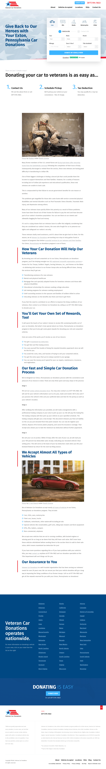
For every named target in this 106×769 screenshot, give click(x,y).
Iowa (40, 624)
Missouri (62, 636)
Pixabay (31, 158)
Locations (79, 7)
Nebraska (42, 640)
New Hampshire (85, 640)
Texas (61, 661)
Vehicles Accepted (65, 7)
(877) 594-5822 (94, 3)
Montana (83, 636)
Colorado (83, 608)
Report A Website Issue (94, 763)
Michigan (62, 632)
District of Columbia (87, 612)
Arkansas (42, 608)
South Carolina (64, 657)
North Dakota (64, 648)
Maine (61, 628)
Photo (24, 158)
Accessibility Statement (55, 763)
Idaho (41, 620)
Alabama (42, 604)
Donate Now (80, 3)
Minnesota (83, 632)
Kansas (61, 624)
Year (50, 36)
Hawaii (82, 616)
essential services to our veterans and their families (63, 240)
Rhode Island (43, 657)
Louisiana (42, 628)
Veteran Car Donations (39, 237)
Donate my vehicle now (74, 53)
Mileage (51, 43)
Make (67, 36)
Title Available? (87, 43)
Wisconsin (62, 669)
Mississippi (42, 636)
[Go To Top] (101, 707)
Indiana (82, 620)
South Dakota (84, 657)
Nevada (61, 640)
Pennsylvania (34, 243)
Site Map (84, 763)
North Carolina (44, 648)
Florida (41, 616)
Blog (90, 760)
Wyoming (83, 669)
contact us (35, 553)
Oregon (61, 653)
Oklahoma (42, 653)
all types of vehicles (60, 507)
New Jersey (42, 644)
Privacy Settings (76, 763)
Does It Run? (70, 43)
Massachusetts (44, 632)
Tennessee (42, 661)
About (53, 7)
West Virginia (43, 669)
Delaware (62, 612)
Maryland (83, 628)
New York (83, 644)
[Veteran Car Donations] (13, 4)
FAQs (87, 7)
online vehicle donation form (40, 391)
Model (85, 36)
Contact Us (96, 7)
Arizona (82, 604)
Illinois (61, 620)
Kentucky (83, 624)
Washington (84, 665)
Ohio (81, 648)
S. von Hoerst (33, 503)
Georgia (61, 616)
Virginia (61, 665)
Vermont (41, 665)
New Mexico (63, 644)
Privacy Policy (66, 763)
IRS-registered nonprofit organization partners (66, 261)
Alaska (61, 604)
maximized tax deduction (39, 342)
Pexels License (44, 158)
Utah (81, 661)
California (62, 608)
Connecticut (43, 612)
